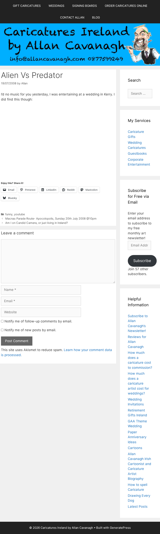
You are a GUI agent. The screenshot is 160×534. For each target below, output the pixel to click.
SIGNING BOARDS (84, 6)
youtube (19, 214)
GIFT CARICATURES (27, 6)
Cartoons (135, 448)
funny (8, 214)
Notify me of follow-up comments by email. (38, 321)
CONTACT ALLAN (72, 17)
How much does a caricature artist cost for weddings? (138, 383)
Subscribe (142, 260)
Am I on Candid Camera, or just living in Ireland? (36, 222)
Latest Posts (138, 506)
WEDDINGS (56, 6)
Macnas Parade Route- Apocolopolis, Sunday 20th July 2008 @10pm (51, 218)
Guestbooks (137, 153)
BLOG (96, 17)
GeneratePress (120, 528)
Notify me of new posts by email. (30, 330)
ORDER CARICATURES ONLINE (126, 6)
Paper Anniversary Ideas (137, 437)
